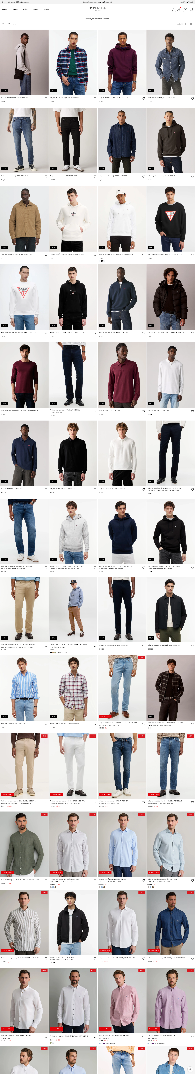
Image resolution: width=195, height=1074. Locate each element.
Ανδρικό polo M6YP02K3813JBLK (61, 489)
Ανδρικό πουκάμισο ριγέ (9, 723)
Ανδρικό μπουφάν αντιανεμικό (158, 645)
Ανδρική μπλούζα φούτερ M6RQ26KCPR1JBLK (65, 332)
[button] (173, 8)
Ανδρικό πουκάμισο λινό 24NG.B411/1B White (16, 1035)
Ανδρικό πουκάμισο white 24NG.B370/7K (112, 958)
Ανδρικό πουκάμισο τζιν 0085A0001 (111, 176)
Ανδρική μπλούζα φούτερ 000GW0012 (160, 176)
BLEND (29, 254)
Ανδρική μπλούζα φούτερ (107, 98)
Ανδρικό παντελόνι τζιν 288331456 (13, 176)
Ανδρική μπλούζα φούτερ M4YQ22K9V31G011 (114, 254)
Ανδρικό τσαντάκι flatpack (10, 98)
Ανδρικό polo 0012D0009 (107, 411)
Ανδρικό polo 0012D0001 (9, 489)
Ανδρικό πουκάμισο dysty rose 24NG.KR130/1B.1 (114, 1035)
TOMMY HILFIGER (73, 98)
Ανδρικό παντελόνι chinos (107, 645)
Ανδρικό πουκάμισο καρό (58, 98)
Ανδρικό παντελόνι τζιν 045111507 (61, 176)
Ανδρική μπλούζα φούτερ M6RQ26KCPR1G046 (65, 254)
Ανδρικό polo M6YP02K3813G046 (110, 489)
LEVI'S (173, 98)
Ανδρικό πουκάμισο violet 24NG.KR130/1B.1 (162, 1035)
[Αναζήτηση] (173, 8)
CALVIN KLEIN (23, 98)
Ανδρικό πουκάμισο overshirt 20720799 (14, 254)
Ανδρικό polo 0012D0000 (156, 411)
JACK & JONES (60, 647)
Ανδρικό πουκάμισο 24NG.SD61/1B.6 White (64, 1036)
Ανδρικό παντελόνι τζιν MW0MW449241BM (65, 410)
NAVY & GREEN (34, 880)
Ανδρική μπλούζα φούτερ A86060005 (111, 332)
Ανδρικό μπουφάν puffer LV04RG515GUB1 (161, 332)
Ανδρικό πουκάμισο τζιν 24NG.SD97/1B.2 (161, 958)
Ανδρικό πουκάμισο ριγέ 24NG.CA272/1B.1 (15, 958)
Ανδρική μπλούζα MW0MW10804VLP (13, 411)
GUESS (83, 254)
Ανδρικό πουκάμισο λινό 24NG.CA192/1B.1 (15, 880)
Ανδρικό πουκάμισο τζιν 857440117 (159, 98)
